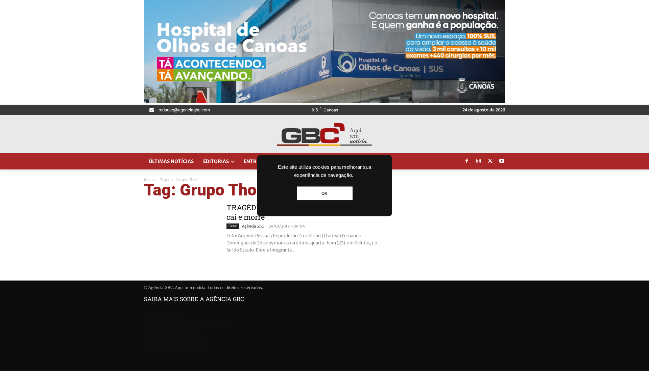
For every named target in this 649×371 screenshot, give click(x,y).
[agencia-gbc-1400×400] (324, 101)
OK (324, 193)
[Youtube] (502, 161)
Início (149, 180)
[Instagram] (478, 161)
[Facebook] (466, 161)
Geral (233, 226)
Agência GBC (253, 226)
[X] (490, 161)
